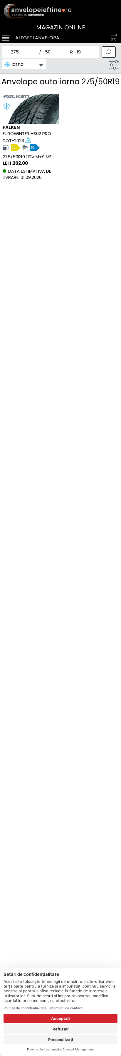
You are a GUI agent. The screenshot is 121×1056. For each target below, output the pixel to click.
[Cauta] (109, 52)
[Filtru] (114, 65)
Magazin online (60, 27)
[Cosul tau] (113, 38)
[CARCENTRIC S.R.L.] (60, 11)
